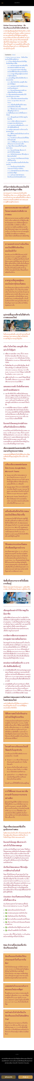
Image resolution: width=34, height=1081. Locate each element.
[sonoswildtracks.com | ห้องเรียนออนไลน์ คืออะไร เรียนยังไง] (17, 3)
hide (14, 54)
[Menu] (2, 3)
